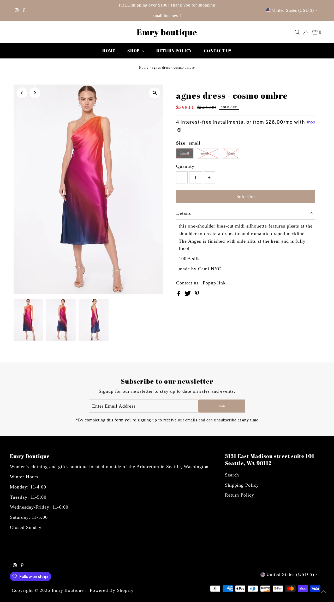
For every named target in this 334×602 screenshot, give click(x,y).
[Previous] (22, 93)
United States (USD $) (293, 10)
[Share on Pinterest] (197, 294)
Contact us (218, 50)
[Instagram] (17, 10)
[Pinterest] (24, 10)
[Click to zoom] (154, 93)
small (184, 153)
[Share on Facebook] (179, 294)
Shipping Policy (242, 485)
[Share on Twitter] (188, 294)
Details (183, 213)
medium (207, 153)
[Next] (35, 93)
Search (232, 475)
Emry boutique (167, 32)
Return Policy (239, 495)
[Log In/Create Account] (305, 32)
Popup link (214, 283)
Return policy (174, 50)
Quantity (185, 166)
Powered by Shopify (111, 590)
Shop (134, 50)
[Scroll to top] (323, 591)
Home (108, 50)
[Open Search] (297, 32)
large (231, 153)
